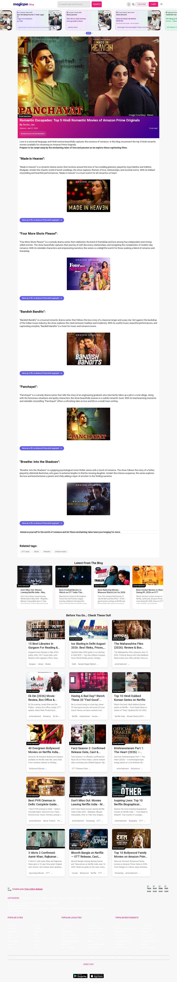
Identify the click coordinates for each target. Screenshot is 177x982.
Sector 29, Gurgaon (95, 928)
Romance (47, 716)
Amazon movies (60, 551)
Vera (137, 957)
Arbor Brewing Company (124, 928)
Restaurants (26, 898)
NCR (35, 935)
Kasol (10, 947)
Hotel (80, 898)
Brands (112, 957)
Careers (145, 957)
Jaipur (10, 935)
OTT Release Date (80, 768)
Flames (145, 932)
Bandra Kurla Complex (70, 941)
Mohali (10, 938)
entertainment (121, 664)
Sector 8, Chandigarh (70, 935)
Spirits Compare (65, 957)
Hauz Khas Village (68, 947)
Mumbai (37, 938)
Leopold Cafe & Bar (149, 941)
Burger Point (146, 928)
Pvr (58, 821)
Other (97, 898)
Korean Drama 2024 (135, 716)
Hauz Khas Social (148, 947)
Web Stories (154, 957)
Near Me (55, 957)
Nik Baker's (119, 932)
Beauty (37, 898)
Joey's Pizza (120, 944)
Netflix (75, 716)
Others (130, 968)
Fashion (45, 898)
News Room (22, 957)
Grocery (53, 898)
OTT (99, 821)
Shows (36, 551)
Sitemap (92, 957)
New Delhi (11, 925)
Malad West (66, 944)
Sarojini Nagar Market (87, 664)
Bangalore (12, 928)
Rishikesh (11, 944)
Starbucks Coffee (122, 941)
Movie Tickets (49, 821)
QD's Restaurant (121, 947)
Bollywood (135, 768)
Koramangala (67, 925)
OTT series (25, 551)
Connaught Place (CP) (96, 944)
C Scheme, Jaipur (95, 938)
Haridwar (37, 947)
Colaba (90, 941)
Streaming (90, 821)
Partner (105, 957)
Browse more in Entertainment (33, 134)
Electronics (71, 898)
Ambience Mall (93, 932)
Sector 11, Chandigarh (70, 938)
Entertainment (25, 116)
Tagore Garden (93, 947)
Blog (48, 957)
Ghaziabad (12, 932)
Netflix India (120, 716)
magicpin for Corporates (125, 957)
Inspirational (84, 716)
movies (95, 716)
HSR (63, 928)
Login (153, 4)
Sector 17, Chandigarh (96, 935)
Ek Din (55, 716)
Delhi (74, 664)
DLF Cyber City (67, 932)
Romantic (47, 551)
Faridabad (38, 932)
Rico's (144, 944)
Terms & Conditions (80, 957)
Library (40, 664)
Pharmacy (89, 898)
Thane (36, 941)
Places (99, 957)
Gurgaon (32, 664)
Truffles (118, 925)
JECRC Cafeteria (148, 938)
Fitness (61, 898)
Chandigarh (38, 928)
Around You (41, 957)
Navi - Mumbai (13, 941)
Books (48, 664)
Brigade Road (93, 925)
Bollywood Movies (37, 768)
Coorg (36, 944)
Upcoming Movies (36, 873)
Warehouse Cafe (148, 935)
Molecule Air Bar (121, 935)
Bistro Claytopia (148, 925)
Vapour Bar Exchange (123, 938)
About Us (32, 957)
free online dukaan (33, 889)
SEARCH (96, 4)
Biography (133, 821)
